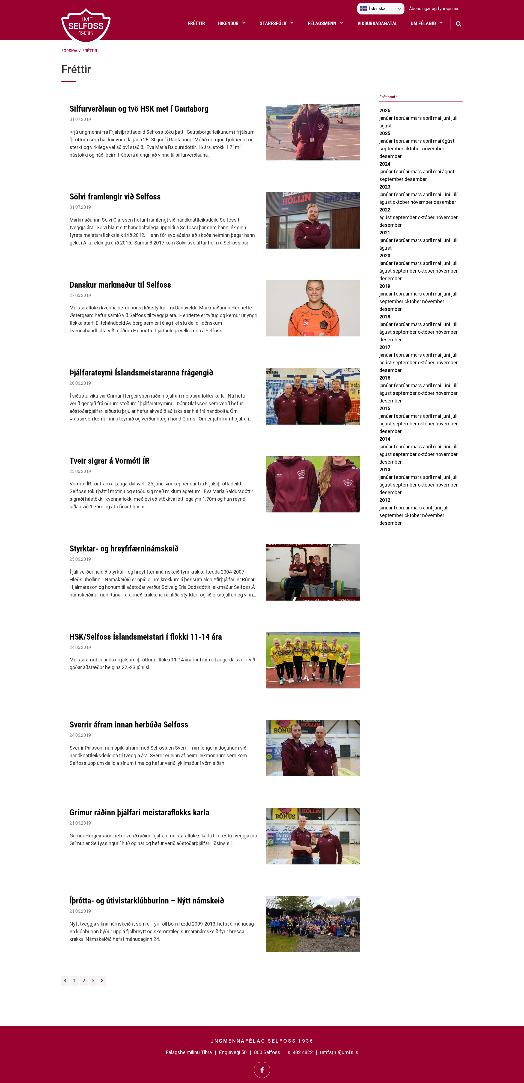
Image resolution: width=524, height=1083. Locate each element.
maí (437, 118)
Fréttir (89, 51)
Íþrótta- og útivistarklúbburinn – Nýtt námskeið (147, 900)
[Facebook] (262, 1070)
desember (390, 156)
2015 (384, 408)
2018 (384, 317)
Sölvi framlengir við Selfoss (115, 196)
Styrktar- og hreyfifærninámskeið (124, 548)
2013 (384, 469)
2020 (384, 255)
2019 (384, 286)
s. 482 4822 (300, 1052)
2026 (384, 110)
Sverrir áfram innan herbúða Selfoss (129, 724)
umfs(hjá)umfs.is (339, 1052)
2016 (384, 378)
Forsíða (69, 51)
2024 (384, 164)
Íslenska (377, 8)
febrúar (402, 118)
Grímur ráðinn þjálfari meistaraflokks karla (139, 812)
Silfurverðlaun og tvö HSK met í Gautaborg (139, 109)
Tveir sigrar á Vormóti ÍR (110, 461)
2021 (384, 232)
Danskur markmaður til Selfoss (120, 285)
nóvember (433, 148)
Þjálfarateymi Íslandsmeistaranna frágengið (141, 372)
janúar (386, 118)
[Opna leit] (459, 23)
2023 (384, 187)
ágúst (385, 126)
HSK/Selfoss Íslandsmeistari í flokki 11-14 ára (146, 637)
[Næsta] (102, 981)
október (413, 148)
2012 (384, 500)
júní (446, 118)
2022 (384, 210)
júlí (454, 118)
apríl (428, 118)
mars (417, 118)
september (391, 148)
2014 (384, 439)
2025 (384, 133)
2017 (384, 347)
